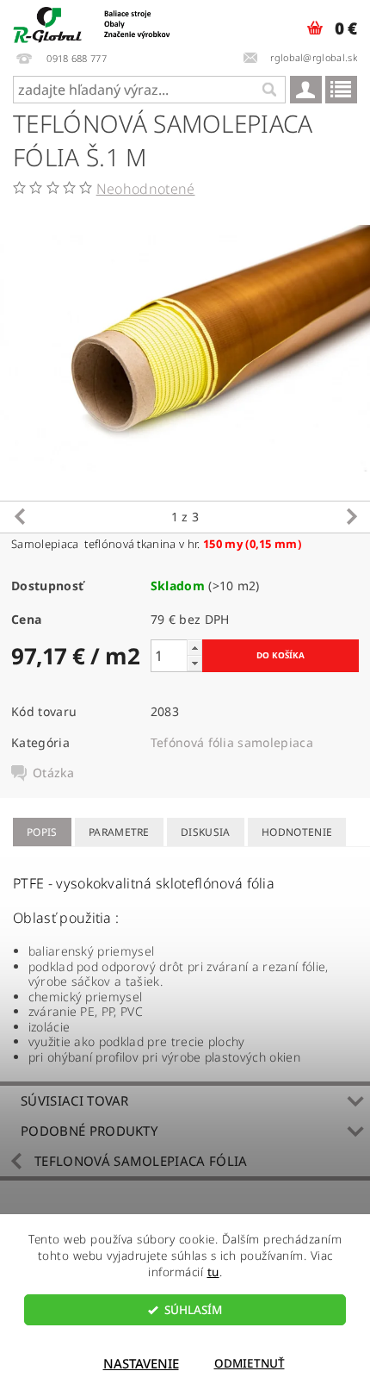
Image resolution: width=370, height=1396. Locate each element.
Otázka (53, 773)
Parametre (119, 832)
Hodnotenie (297, 832)
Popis (42, 832)
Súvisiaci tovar (75, 1100)
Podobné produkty (89, 1130)
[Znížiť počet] (194, 663)
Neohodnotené (145, 188)
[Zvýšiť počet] (194, 647)
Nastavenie (141, 1363)
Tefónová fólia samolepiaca (232, 742)
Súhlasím (193, 1310)
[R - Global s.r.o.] (92, 22)
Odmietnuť (249, 1363)
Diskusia (206, 832)
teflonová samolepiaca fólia (141, 1160)
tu (213, 1272)
